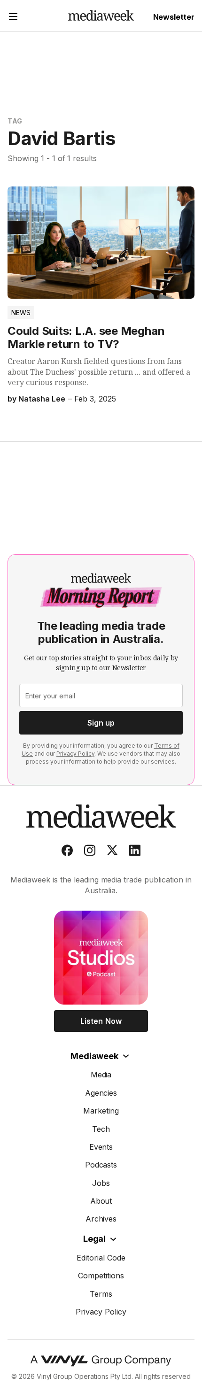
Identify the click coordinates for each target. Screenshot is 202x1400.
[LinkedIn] (134, 852)
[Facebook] (67, 852)
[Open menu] (13, 17)
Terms (101, 1294)
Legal (94, 1239)
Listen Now (100, 1021)
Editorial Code (101, 1257)
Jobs (101, 1183)
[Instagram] (89, 852)
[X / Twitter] (112, 852)
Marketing (101, 1110)
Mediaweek (94, 1056)
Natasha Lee (41, 398)
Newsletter (173, 17)
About (101, 1201)
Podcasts (101, 1164)
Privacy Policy (75, 753)
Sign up (101, 722)
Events (101, 1147)
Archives (101, 1218)
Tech (101, 1129)
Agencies (101, 1093)
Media (101, 1074)
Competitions (101, 1275)
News (21, 313)
